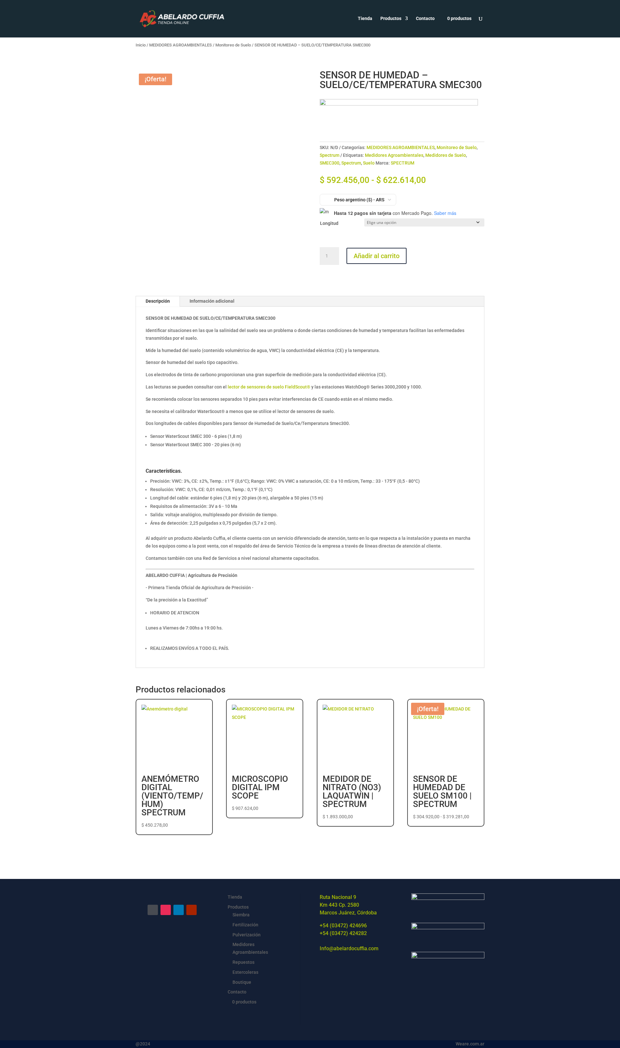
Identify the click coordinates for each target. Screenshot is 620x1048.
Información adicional (212, 301)
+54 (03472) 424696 (343, 925)
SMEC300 (329, 163)
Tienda (365, 18)
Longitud (329, 223)
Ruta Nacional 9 (338, 897)
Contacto (425, 18)
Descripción (158, 301)
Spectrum (329, 155)
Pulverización (246, 934)
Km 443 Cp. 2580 (339, 905)
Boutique (241, 982)
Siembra (241, 914)
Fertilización (245, 924)
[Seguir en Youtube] (191, 910)
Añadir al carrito (376, 256)
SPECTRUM (402, 163)
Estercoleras (245, 972)
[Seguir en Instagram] (165, 910)
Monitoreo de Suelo (233, 45)
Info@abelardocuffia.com (349, 948)
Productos (390, 18)
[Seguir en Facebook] (153, 910)
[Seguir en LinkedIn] (178, 910)
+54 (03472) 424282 (343, 933)
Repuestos (243, 962)
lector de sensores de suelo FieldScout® (269, 386)
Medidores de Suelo (445, 155)
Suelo (369, 163)
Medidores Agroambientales (394, 155)
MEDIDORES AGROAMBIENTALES (180, 45)
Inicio (141, 45)
